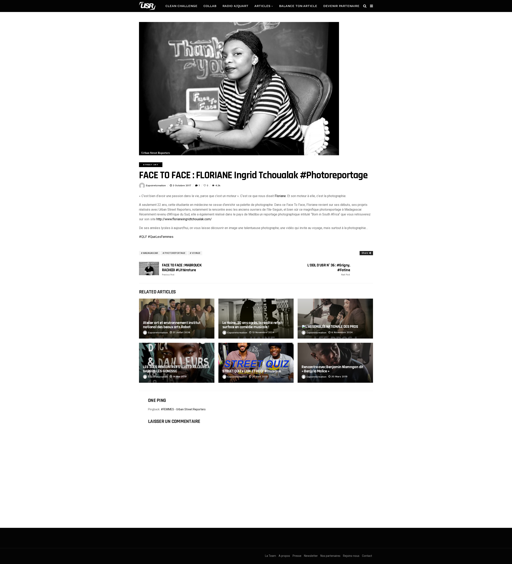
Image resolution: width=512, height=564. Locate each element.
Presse (297, 555)
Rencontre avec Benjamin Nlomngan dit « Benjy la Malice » (332, 369)
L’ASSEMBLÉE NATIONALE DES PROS (331, 326)
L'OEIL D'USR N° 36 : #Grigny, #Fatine (328, 269)
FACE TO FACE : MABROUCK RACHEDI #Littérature (182, 269)
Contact (367, 555)
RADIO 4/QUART (235, 6)
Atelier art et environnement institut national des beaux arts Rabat (172, 325)
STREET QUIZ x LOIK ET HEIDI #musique (251, 371)
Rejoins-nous (351, 555)
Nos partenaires (330, 555)
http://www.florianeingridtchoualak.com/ (184, 219)
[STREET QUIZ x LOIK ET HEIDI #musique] (256, 363)
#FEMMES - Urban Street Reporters (183, 409)
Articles (262, 6)
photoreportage (175, 253)
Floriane (280, 196)
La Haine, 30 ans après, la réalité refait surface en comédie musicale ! (252, 325)
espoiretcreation (156, 185)
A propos (284, 555)
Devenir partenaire (341, 6)
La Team (270, 555)
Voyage (196, 253)
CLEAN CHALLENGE (181, 6)
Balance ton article (298, 6)
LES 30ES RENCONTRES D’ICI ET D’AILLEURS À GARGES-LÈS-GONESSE (176, 369)
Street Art (150, 164)
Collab (209, 6)
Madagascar (150, 253)
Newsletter (311, 555)
